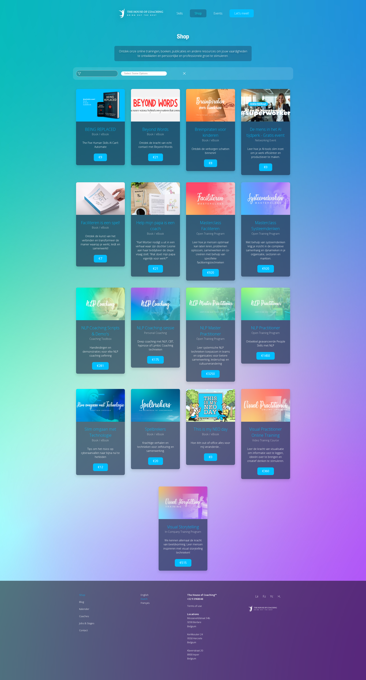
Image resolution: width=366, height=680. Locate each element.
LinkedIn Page (256, 596)
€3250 (210, 374)
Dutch (144, 599)
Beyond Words (155, 129)
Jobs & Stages (86, 623)
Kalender (84, 609)
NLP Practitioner (265, 327)
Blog (81, 602)
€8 (210, 163)
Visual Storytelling (183, 526)
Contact (83, 630)
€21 (155, 157)
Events (218, 13)
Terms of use (194, 606)
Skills (180, 13)
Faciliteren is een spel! (100, 222)
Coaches (84, 616)
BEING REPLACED (100, 129)
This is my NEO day (210, 429)
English (144, 595)
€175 (155, 360)
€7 (100, 258)
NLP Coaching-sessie (155, 327)
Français (145, 603)
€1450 (265, 356)
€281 (100, 366)
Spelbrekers (155, 429)
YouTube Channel (271, 596)
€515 (183, 562)
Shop (198, 13)
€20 (155, 461)
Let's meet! (241, 13)
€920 (210, 272)
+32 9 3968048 (195, 599)
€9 (100, 157)
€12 (100, 467)
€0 (265, 167)
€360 (265, 471)
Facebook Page (263, 596)
